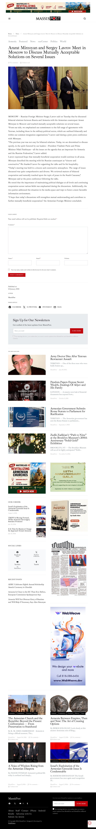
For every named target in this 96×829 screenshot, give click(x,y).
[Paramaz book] (69, 515)
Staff (18, 810)
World (63, 41)
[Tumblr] (27, 803)
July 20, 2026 (12, 524)
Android (41, 810)
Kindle (11, 813)
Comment (11, 225)
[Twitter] (15, 803)
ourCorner (43, 41)
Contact (24, 810)
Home (10, 34)
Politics (53, 41)
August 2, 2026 (12, 513)
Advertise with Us (23, 813)
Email (38, 258)
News (17, 34)
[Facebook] (9, 803)
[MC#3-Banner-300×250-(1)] (27, 478)
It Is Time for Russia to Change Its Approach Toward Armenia (19, 530)
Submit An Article (16, 816)
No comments (14, 63)
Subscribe (76, 331)
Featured (23, 41)
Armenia (12, 41)
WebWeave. (11, 823)
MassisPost (11, 297)
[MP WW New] (67, 646)
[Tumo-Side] (67, 477)
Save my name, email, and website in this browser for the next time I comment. (33, 270)
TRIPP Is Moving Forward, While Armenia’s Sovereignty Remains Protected (19, 520)
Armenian (12, 713)
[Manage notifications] (90, 823)
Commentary (20, 713)
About (11, 810)
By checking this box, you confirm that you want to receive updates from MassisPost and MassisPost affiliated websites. (45, 337)
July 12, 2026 (12, 534)
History (77, 713)
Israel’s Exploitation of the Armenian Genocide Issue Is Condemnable (18, 508)
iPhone (33, 810)
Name (10, 258)
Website (66, 258)
